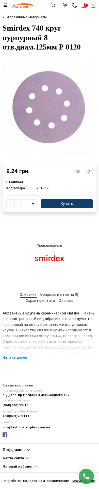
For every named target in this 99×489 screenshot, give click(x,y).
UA (37, 240)
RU (62, 240)
